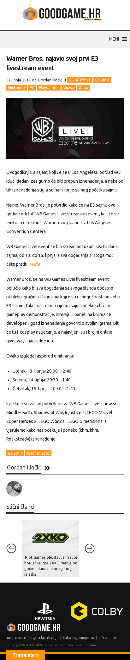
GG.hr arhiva (80, 80)
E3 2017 (102, 80)
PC (32, 88)
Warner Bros (38, 453)
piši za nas (107, 637)
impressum (16, 637)
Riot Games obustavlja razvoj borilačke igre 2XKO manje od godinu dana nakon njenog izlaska (50, 565)
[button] (114, 39)
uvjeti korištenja (44, 637)
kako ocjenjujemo (78, 637)
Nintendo (16, 88)
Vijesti (68, 88)
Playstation (49, 88)
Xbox (83, 88)
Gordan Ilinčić (50, 80)
